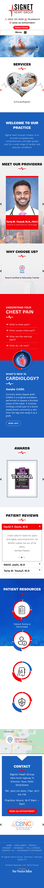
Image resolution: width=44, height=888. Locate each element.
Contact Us (8, 850)
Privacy (32, 845)
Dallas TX (22, 859)
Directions (22, 784)
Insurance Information (22, 717)
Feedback (18, 848)
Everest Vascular (13, 865)
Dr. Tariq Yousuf (31, 865)
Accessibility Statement (29, 850)
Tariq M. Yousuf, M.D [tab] (17, 570)
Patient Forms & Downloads (22, 625)
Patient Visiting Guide (22, 655)
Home (9, 845)
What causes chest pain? (22, 330)
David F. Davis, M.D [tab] (16, 526)
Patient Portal (21, 27)
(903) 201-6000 (16, 19)
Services (22, 64)
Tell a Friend (33, 848)
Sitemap (7, 848)
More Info (13, 423)
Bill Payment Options (22, 686)
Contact (22, 766)
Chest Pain (20, 310)
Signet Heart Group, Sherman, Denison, (23, 857)
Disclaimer (20, 845)
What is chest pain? (19, 324)
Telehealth (34, 19)
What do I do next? (19, 345)
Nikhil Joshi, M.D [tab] (14, 564)
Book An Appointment (22, 811)
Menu (18, 32)
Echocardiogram (22, 102)
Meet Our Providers (22, 164)
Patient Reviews (22, 515)
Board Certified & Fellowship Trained (22, 278)
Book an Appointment (23, 23)
